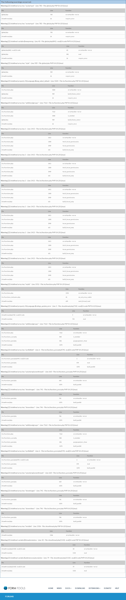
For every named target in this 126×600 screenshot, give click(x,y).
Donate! (107, 588)
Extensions (94, 588)
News (59, 588)
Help (117, 588)
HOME (50, 588)
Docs (67, 588)
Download (80, 588)
